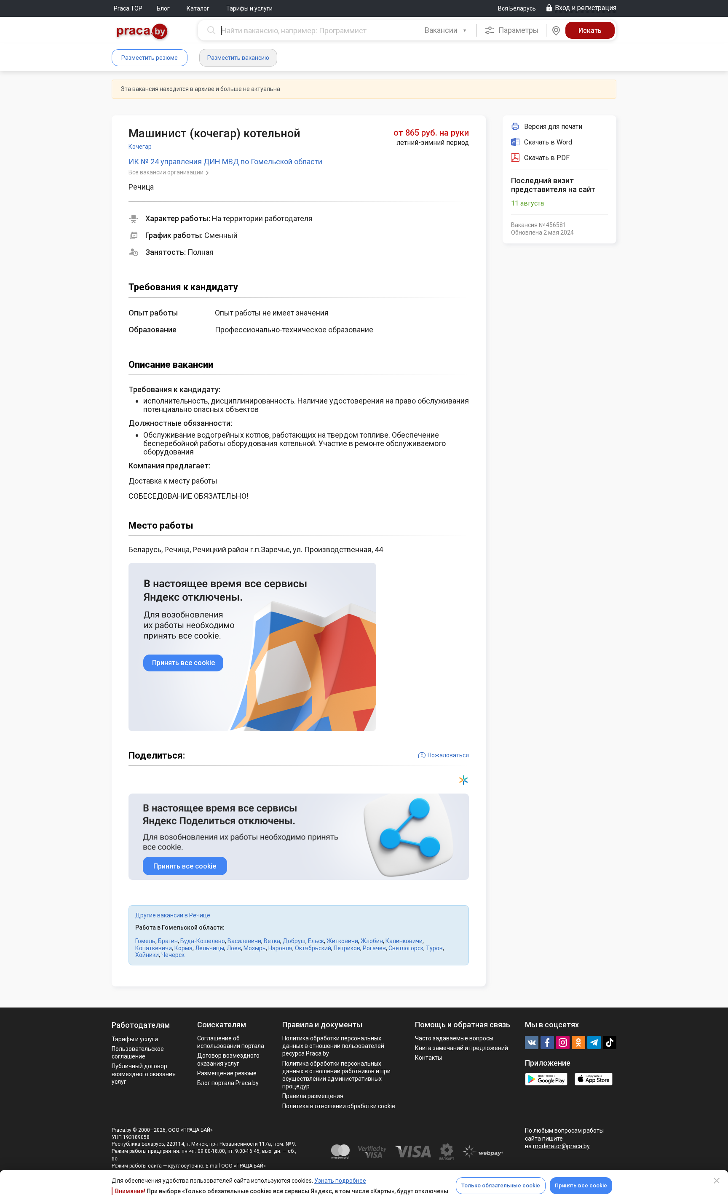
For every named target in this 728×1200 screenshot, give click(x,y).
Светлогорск (405, 948)
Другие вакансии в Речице (172, 915)
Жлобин (372, 941)
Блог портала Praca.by (228, 1083)
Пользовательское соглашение (138, 1052)
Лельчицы (209, 948)
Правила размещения (312, 1096)
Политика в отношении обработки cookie (338, 1106)
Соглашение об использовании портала (230, 1042)
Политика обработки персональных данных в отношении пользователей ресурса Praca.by (333, 1046)
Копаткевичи (153, 948)
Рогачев (374, 948)
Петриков (347, 948)
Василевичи (244, 941)
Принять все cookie (581, 1185)
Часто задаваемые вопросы (454, 1038)
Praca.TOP (128, 8)
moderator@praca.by (561, 1146)
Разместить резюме (149, 57)
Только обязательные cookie (500, 1185)
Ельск (316, 941)
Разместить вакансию (238, 57)
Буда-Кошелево (202, 941)
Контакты (428, 1057)
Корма (183, 948)
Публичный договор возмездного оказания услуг (144, 1074)
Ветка (272, 941)
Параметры (518, 30)
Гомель (145, 941)
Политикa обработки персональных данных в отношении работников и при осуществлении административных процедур (336, 1075)
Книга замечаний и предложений (461, 1048)
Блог (163, 8)
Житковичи (342, 941)
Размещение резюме (227, 1073)
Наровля (280, 948)
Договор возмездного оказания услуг (228, 1059)
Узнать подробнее (340, 1180)
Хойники (147, 954)
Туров (434, 948)
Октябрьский (313, 948)
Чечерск (173, 954)
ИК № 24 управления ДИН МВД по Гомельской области (225, 161)
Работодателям (141, 1025)
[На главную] (142, 32)
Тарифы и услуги (249, 8)
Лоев (234, 948)
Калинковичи (404, 941)
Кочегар (140, 146)
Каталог (198, 8)
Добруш (294, 941)
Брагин (168, 941)
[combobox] (446, 30)
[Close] (717, 1180)
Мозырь (255, 948)
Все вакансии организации (166, 172)
